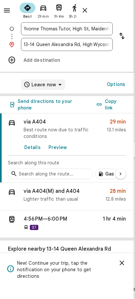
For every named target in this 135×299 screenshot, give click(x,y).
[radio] (27, 9)
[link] (67, 148)
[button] (67, 196)
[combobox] (67, 28)
